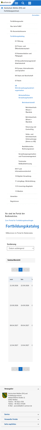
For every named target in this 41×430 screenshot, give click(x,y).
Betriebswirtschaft (28, 102)
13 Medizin (19, 191)
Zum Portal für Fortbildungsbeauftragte (19, 220)
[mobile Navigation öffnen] (16, 3)
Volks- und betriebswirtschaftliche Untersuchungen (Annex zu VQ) (31, 137)
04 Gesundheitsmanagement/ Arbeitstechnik (25, 62)
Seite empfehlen (10, 424)
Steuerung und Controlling (31, 128)
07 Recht (18, 81)
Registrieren (14, 201)
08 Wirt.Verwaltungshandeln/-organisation (24, 88)
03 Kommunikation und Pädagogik (23, 54)
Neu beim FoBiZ (15, 26)
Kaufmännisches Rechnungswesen (28, 147)
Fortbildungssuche (16, 21)
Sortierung (11, 244)
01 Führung (19, 41)
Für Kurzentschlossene (18, 31)
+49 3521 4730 (19, 402)
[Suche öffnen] (23, 3)
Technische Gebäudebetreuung (25, 162)
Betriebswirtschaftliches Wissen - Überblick (31, 109)
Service (7, 414)
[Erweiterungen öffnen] (29, 3)
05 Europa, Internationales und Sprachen (24, 69)
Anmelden (35, 15)
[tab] (20, 388)
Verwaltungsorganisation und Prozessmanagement (27, 155)
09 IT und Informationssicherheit (23, 170)
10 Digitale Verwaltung (23, 176)
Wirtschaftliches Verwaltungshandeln (26, 96)
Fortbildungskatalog (17, 36)
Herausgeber (8, 389)
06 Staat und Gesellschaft (24, 76)
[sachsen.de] (6, 3)
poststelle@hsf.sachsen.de (23, 406)
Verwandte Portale (11, 419)
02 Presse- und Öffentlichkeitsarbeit (22, 47)
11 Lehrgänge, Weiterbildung (25, 181)
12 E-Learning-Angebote (24, 186)
